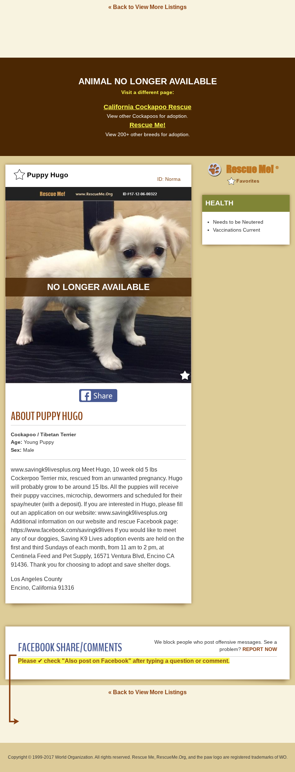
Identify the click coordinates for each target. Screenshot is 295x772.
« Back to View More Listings (147, 7)
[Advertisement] (147, 33)
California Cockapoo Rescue (147, 107)
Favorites (247, 181)
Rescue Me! (147, 125)
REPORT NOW (259, 649)
